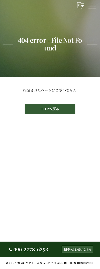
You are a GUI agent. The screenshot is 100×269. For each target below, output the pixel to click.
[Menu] (92, 5)
